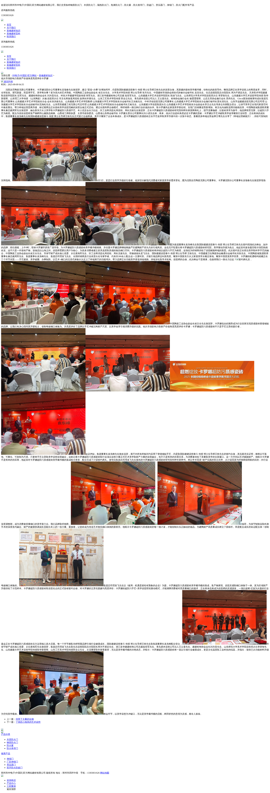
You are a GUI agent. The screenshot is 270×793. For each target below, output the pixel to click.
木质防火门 (12, 739)
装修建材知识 (13, 30)
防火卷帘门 (12, 748)
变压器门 (11, 764)
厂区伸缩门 (12, 762)
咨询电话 (11, 780)
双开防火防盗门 (14, 767)
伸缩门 (10, 759)
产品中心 (11, 783)
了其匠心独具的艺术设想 (28, 722)
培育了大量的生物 (25, 719)
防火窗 (10, 745)
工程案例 (11, 786)
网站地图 (104, 773)
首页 (9, 24)
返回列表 (8, 81)
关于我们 (11, 27)
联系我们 (11, 36)
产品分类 (5, 734)
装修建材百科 (13, 33)
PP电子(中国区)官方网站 (24, 75)
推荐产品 (5, 753)
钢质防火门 (12, 742)
